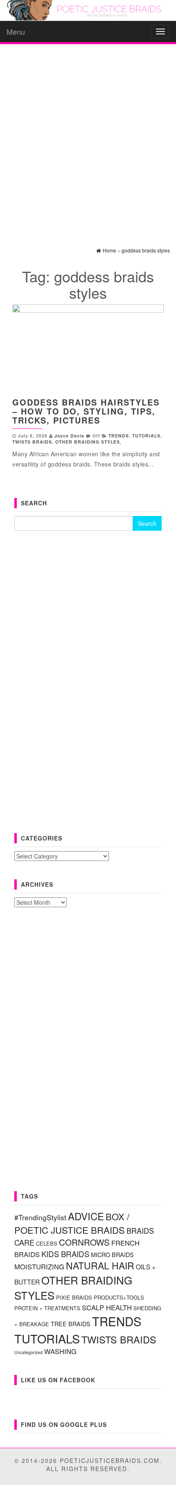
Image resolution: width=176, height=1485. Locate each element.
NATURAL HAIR (100, 1265)
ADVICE (86, 1216)
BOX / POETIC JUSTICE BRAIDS (71, 1223)
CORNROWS (84, 1242)
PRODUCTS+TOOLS (119, 1297)
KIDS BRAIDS (65, 1253)
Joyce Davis (69, 436)
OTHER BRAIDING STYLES (87, 442)
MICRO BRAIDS (112, 1255)
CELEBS (46, 1243)
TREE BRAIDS (70, 1324)
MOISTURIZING (39, 1266)
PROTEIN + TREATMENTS (47, 1308)
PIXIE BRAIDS (74, 1297)
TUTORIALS (146, 436)
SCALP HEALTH (107, 1307)
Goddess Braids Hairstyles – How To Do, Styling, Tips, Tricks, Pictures (86, 411)
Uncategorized (28, 1352)
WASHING (60, 1351)
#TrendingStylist (40, 1217)
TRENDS (118, 436)
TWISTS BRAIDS (32, 442)
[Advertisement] (88, 138)
